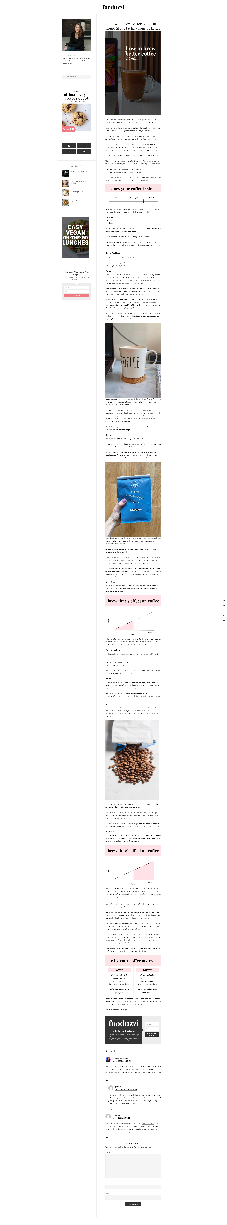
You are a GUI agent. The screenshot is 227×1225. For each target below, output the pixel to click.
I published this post (124, 120)
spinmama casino (148, 1123)
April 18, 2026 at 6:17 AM (121, 1118)
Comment (109, 1152)
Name (108, 1183)
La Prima (120, 560)
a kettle (135, 413)
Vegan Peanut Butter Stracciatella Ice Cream (78, 192)
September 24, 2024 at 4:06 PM (126, 1089)
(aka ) (137, 169)
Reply (107, 1080)
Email (107, 1193)
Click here (72, 61)
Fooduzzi (113, 7)
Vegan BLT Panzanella (77, 201)
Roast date (109, 538)
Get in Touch (125, 1221)
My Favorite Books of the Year (80, 171)
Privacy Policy (115, 1221)
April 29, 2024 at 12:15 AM (121, 1061)
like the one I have (141, 419)
